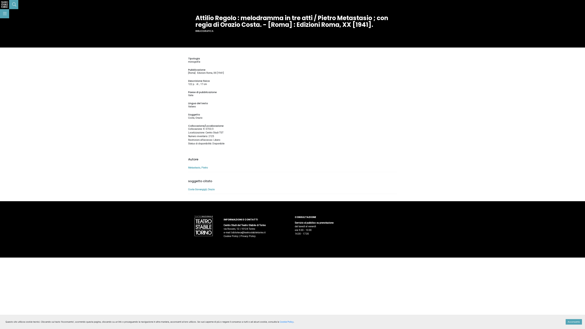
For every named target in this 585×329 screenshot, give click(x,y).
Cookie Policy (231, 236)
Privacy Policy (248, 236)
